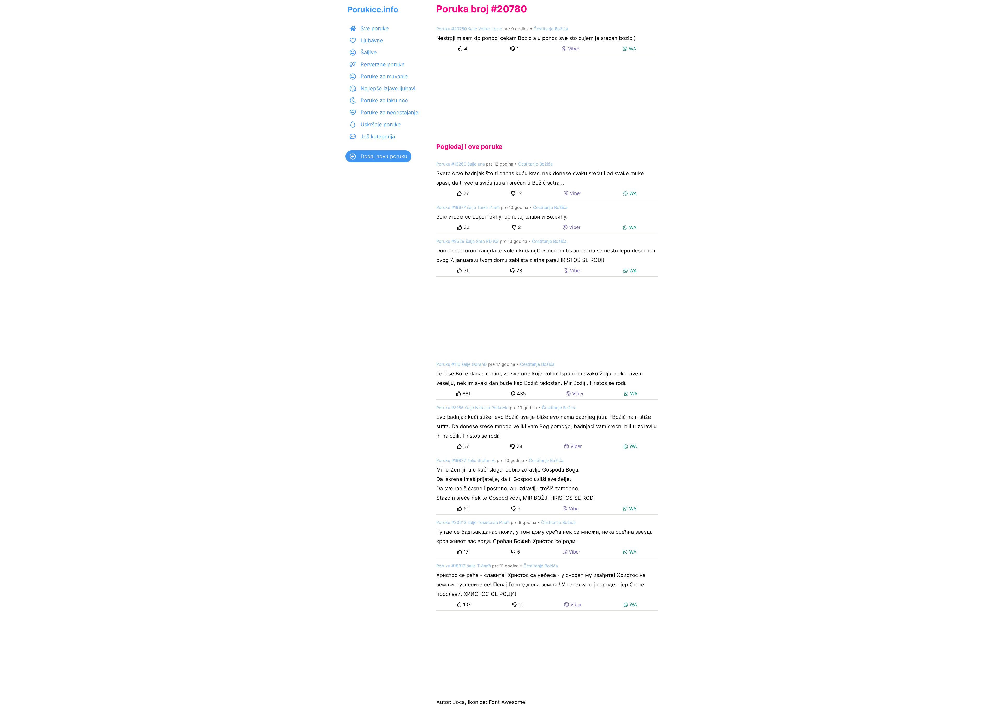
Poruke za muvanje (384, 76)
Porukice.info (373, 9)
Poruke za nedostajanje (390, 112)
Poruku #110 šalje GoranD (461, 364)
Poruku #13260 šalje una (460, 164)
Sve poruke (375, 28)
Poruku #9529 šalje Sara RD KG (467, 241)
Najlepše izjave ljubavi (388, 88)
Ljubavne (372, 40)
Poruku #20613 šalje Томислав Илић (473, 522)
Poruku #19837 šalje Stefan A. (466, 460)
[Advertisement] (547, 94)
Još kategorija (378, 136)
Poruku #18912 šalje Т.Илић (463, 565)
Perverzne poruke (383, 64)
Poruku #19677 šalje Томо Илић (468, 207)
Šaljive (369, 52)
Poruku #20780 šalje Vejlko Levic (469, 28)
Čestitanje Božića (551, 28)
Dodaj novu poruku (384, 156)
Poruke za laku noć (384, 100)
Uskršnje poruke (381, 124)
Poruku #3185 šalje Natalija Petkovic (472, 407)
